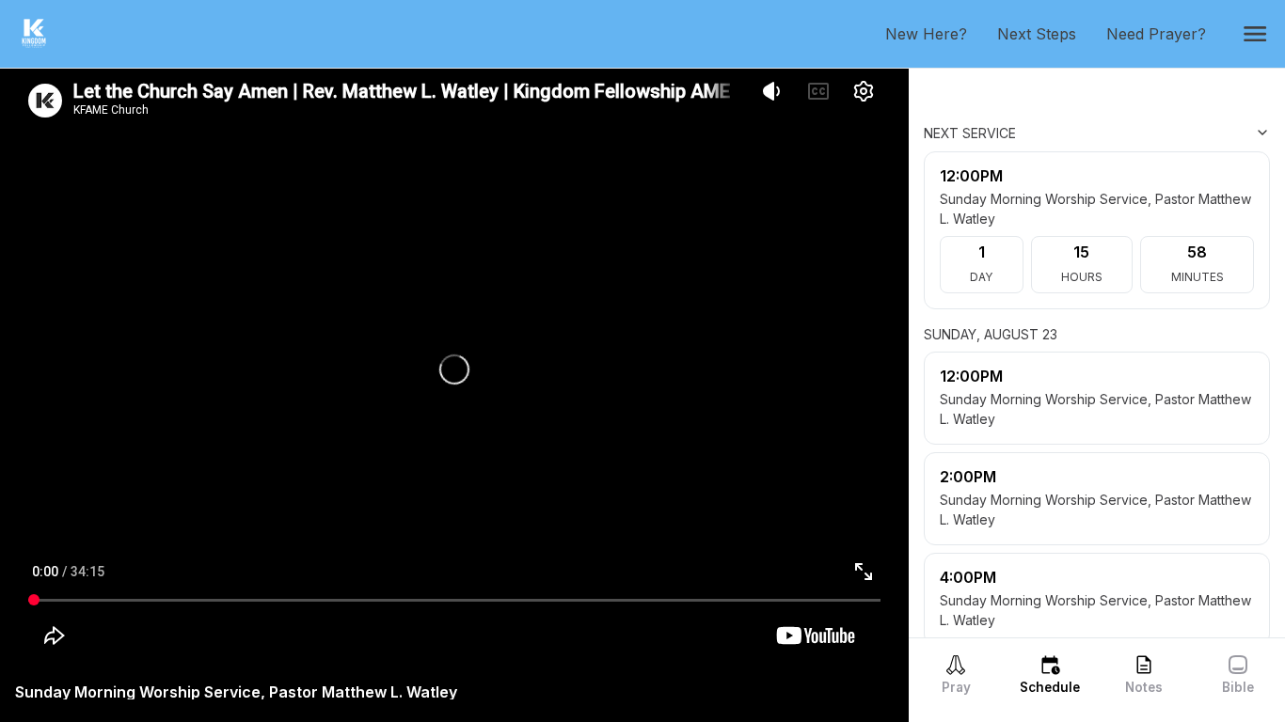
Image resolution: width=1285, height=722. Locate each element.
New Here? (933, 33)
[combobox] (1176, 132)
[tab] (956, 674)
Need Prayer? (1163, 33)
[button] (1254, 33)
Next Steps (1044, 33)
